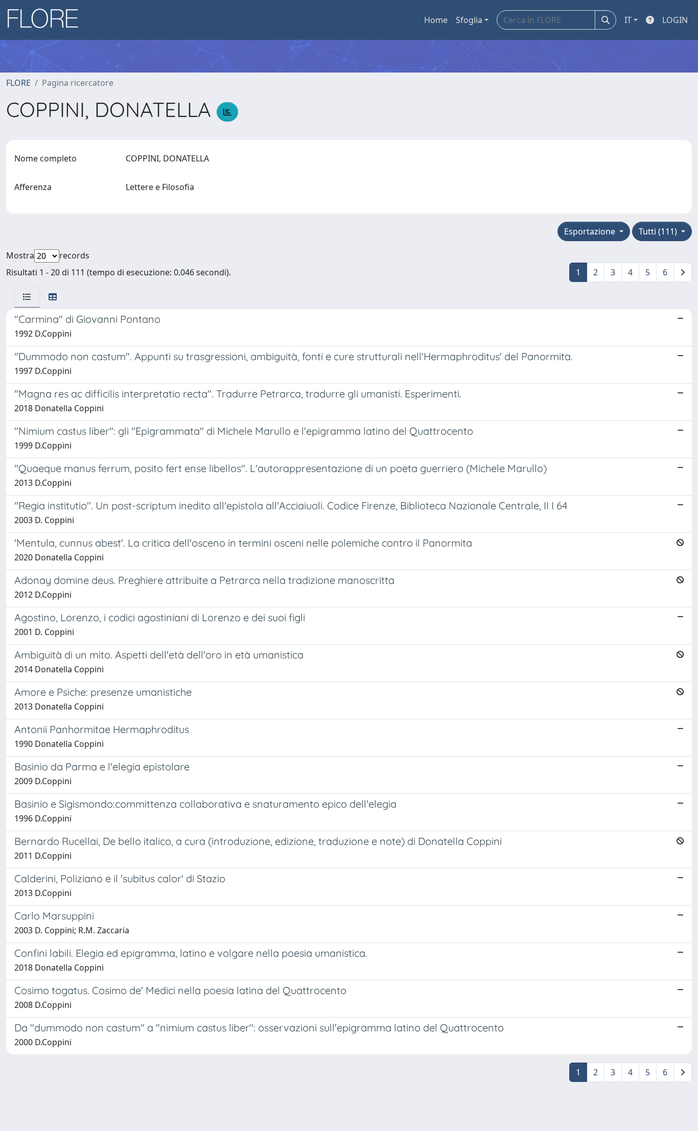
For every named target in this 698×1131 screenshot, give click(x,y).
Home (436, 20)
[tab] (27, 297)
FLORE (18, 82)
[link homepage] (46, 20)
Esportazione (590, 231)
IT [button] (628, 20)
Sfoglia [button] (469, 20)
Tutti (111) (659, 231)
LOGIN (675, 20)
